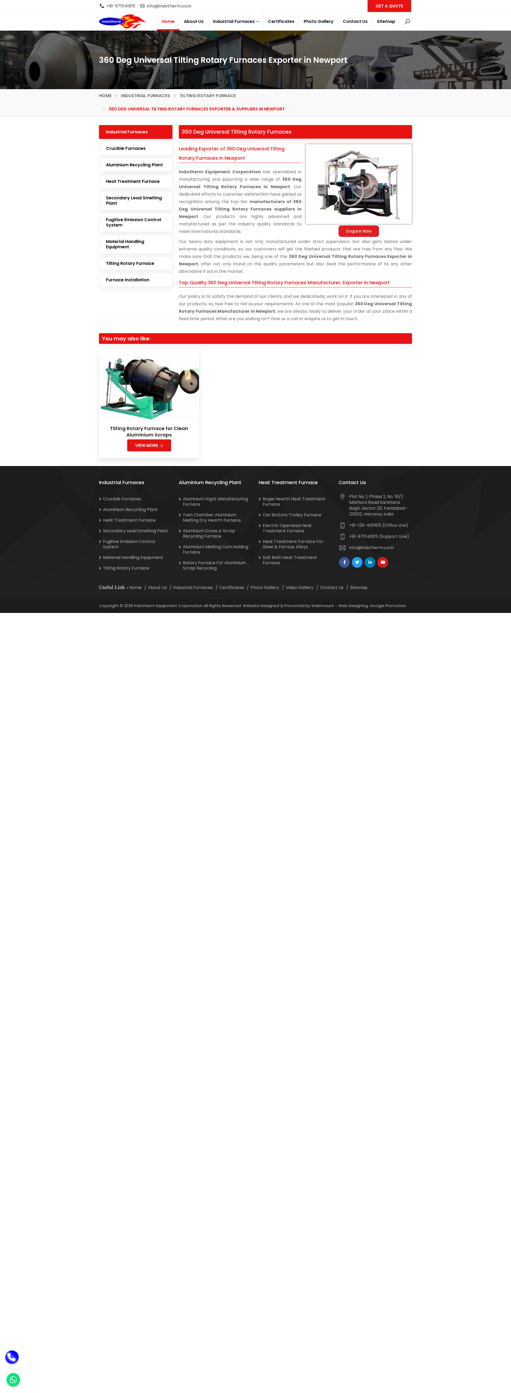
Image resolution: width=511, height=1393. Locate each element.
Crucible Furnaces (126, 148)
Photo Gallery (318, 21)
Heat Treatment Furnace (133, 181)
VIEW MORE (147, 445)
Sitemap (386, 21)
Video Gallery (300, 587)
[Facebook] (344, 562)
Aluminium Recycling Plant (134, 165)
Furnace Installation (127, 280)
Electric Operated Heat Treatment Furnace (287, 528)
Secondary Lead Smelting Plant (134, 200)
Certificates (281, 21)
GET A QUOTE (389, 6)
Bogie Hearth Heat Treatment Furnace (294, 501)
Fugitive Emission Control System (133, 222)
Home (168, 21)
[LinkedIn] (370, 562)
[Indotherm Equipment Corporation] (123, 21)
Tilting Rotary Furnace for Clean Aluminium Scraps (149, 431)
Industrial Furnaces (234, 21)
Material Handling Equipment (125, 244)
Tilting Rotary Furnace (208, 96)
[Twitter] (357, 562)
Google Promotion (388, 605)
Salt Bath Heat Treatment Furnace (290, 560)
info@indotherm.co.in (169, 6)
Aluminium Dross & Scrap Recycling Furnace (209, 533)
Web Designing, (353, 605)
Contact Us (355, 21)
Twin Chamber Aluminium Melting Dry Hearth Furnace (212, 517)
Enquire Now (359, 231)
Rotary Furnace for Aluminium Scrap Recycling (214, 565)
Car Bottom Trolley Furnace (292, 515)
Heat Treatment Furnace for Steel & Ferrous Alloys (293, 544)
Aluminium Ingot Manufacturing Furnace (215, 501)
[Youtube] (382, 562)
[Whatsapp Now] (13, 1379)
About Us (194, 21)
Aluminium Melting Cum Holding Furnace (215, 549)
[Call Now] (12, 1359)
